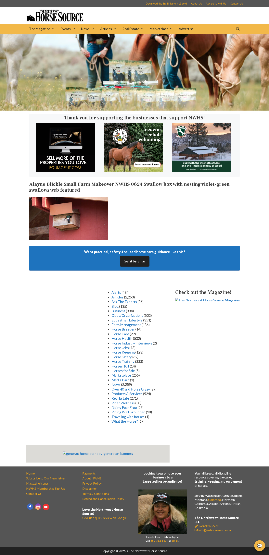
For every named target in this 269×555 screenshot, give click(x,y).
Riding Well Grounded (128, 412)
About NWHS (91, 478)
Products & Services (126, 394)
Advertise (186, 29)
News (85, 29)
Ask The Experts (124, 301)
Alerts (116, 292)
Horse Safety (121, 357)
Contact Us (236, 3)
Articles (106, 29)
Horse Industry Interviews (131, 343)
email (175, 540)
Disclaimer (89, 488)
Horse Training (122, 361)
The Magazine (39, 29)
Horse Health (121, 338)
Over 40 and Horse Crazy (130, 389)
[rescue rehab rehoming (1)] (133, 171)
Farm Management (126, 324)
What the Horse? (124, 421)
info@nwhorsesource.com (215, 530)
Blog (115, 306)
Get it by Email (135, 261)
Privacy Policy (92, 483)
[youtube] (46, 507)
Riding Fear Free (124, 407)
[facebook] (30, 506)
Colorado (214, 499)
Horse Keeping (123, 352)
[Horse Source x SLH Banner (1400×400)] (134, 109)
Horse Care (120, 334)
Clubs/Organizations (127, 315)
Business (118, 311)
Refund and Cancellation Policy (103, 499)
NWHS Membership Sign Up (45, 488)
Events (66, 29)
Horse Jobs (120, 347)
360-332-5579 (159, 540)
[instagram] (38, 506)
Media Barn (120, 380)
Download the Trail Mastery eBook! (166, 3)
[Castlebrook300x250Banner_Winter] (201, 171)
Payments (89, 473)
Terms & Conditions (95, 493)
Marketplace (159, 29)
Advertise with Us (216, 3)
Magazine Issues (37, 483)
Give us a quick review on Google (104, 518)
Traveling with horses (128, 417)
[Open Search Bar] (238, 29)
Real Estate (130, 29)
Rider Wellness (123, 403)
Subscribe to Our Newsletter (45, 478)
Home (30, 473)
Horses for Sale (123, 370)
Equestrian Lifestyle (127, 320)
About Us (196, 3)
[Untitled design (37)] (65, 171)
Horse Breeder (123, 329)
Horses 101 (120, 366)
